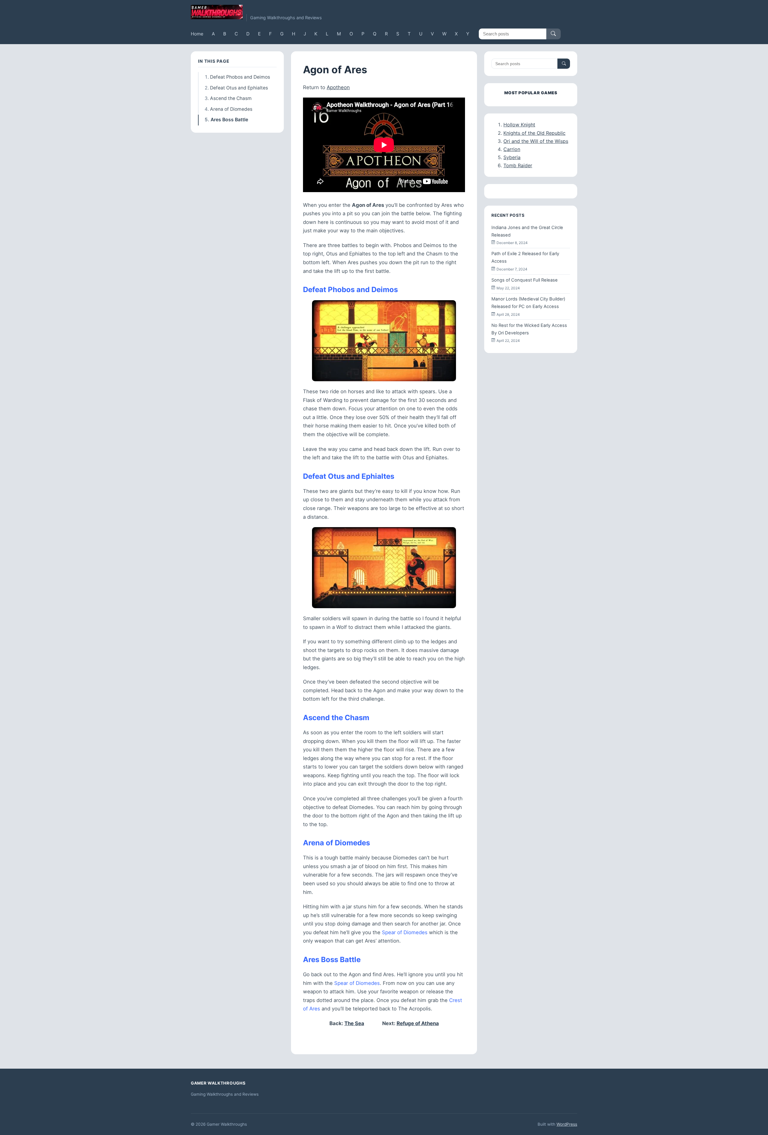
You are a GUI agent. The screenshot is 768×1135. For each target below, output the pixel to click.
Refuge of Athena (418, 1023)
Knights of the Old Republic (534, 133)
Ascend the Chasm (231, 98)
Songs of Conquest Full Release (524, 280)
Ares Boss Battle (229, 119)
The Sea (354, 1023)
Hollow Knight (519, 125)
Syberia (511, 157)
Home (197, 34)
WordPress (566, 1124)
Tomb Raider (517, 165)
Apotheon (338, 87)
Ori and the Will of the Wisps (535, 141)
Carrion (511, 149)
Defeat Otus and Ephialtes (239, 88)
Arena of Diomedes (231, 109)
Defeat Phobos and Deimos (240, 77)
